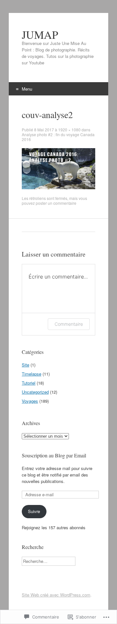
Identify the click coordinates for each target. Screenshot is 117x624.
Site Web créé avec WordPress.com (56, 595)
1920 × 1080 (69, 129)
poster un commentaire (56, 203)
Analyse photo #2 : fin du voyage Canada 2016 (58, 137)
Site (25, 365)
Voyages (30, 401)
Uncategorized (35, 392)
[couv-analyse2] (58, 187)
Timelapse (31, 374)
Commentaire (69, 324)
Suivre (34, 511)
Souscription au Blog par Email (54, 455)
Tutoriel (28, 383)
